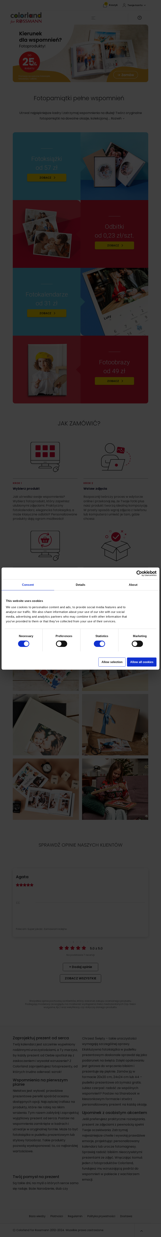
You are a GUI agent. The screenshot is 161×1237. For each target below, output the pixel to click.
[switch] (57, 642)
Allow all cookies (141, 662)
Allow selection (112, 662)
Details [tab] (80, 584)
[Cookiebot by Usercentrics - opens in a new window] (139, 573)
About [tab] (133, 584)
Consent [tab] (28, 584)
